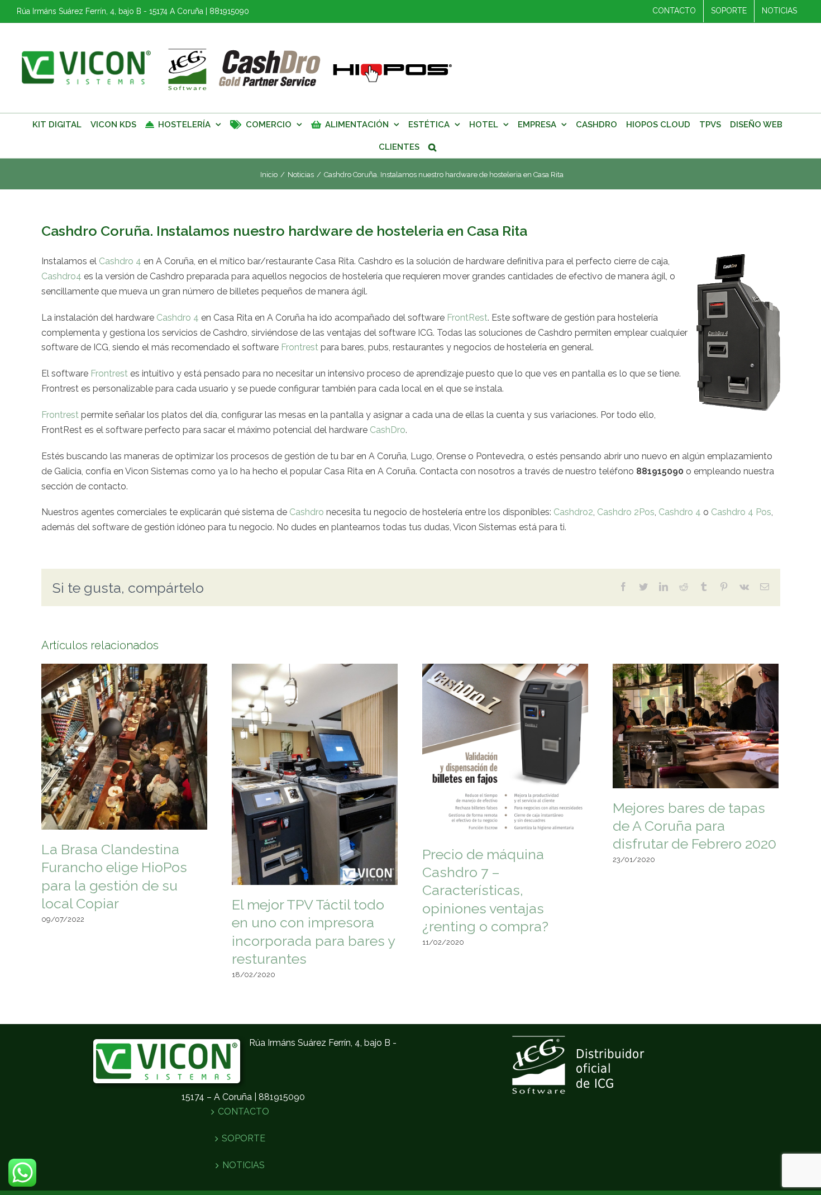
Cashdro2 (573, 512)
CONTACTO (243, 1111)
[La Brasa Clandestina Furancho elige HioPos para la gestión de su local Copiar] (124, 746)
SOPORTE (243, 1138)
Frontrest (299, 347)
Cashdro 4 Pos (741, 512)
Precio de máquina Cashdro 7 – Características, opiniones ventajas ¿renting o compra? (485, 890)
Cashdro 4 (120, 261)
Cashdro (306, 512)
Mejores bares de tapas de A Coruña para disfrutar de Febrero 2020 (694, 826)
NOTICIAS (243, 1165)
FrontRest (467, 317)
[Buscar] (432, 147)
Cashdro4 (61, 276)
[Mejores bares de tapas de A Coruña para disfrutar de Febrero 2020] (696, 725)
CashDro (387, 430)
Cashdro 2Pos (626, 512)
